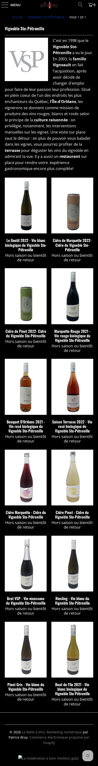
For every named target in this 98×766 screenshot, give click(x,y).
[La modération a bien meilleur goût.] (48, 758)
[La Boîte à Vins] (49, 5)
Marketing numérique (64, 732)
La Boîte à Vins (33, 732)
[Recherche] (80, 5)
